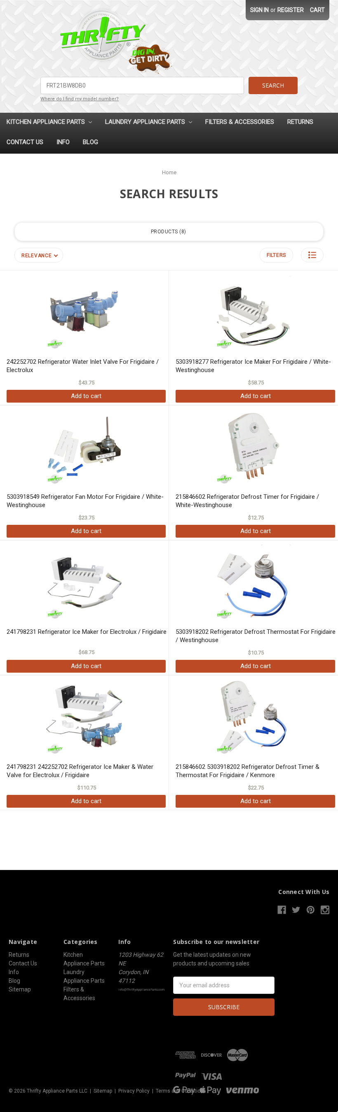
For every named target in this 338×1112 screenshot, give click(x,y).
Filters (276, 255)
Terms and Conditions (181, 1091)
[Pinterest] (310, 910)
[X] (296, 910)
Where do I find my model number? (79, 99)
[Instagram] (325, 910)
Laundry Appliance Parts (146, 122)
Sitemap (20, 989)
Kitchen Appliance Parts (47, 122)
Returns (300, 122)
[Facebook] (281, 910)
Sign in (259, 10)
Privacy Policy (134, 1091)
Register (290, 10)
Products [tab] (168, 232)
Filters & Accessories (239, 122)
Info (63, 142)
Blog (90, 142)
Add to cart (86, 396)
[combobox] (142, 85)
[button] (312, 255)
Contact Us (25, 142)
